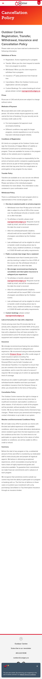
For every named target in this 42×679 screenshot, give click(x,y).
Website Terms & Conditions (28, 674)
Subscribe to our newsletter (21, 648)
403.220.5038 (21, 653)
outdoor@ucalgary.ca (21, 658)
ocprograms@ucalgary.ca (31, 91)
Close (37, 668)
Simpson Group (15, 354)
